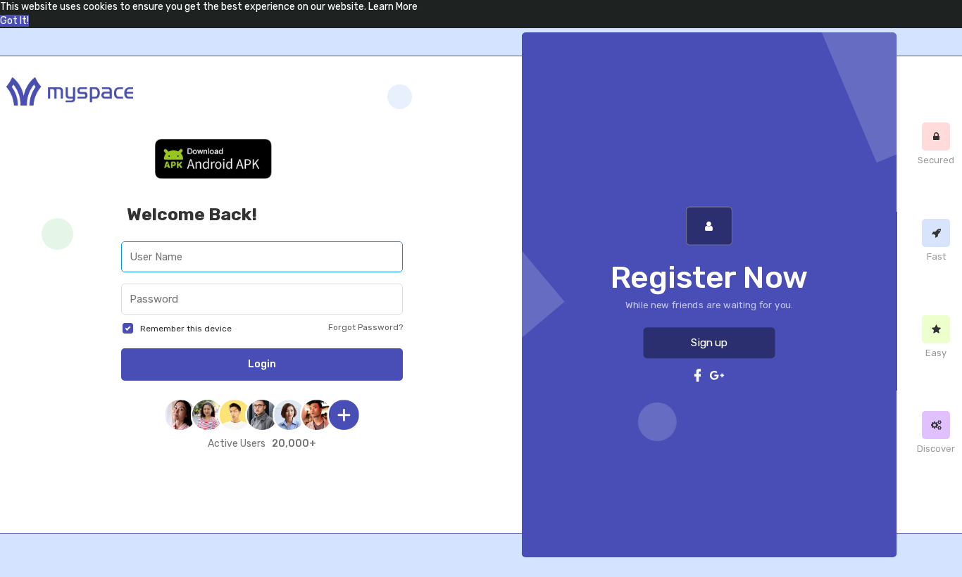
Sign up (709, 343)
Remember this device (186, 329)
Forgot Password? (365, 327)
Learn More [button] (393, 7)
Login (262, 364)
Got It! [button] (14, 21)
